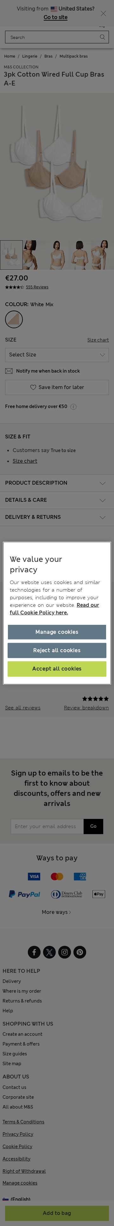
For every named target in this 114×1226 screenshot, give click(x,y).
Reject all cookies (56, 650)
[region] (57, 612)
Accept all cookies (57, 668)
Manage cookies (56, 632)
